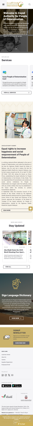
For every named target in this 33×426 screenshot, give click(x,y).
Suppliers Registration (7, 362)
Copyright (4, 414)
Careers (3, 359)
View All (8, 266)
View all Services (10, 92)
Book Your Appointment (13, 37)
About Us (4, 357)
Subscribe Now (20, 343)
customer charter (6, 354)
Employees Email (6, 364)
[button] (31, 209)
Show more (15, 318)
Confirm (16, 422)
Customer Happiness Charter (15, 414)
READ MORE (6, 210)
